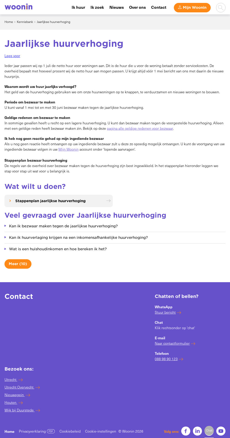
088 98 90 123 (166, 358)
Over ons (137, 7)
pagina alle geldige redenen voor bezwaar (140, 128)
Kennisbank (25, 22)
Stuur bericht (165, 312)
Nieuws (116, 7)
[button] (12, 55)
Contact (158, 7)
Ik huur (78, 7)
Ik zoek (97, 7)
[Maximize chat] (209, 430)
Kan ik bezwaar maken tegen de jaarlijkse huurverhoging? (63, 226)
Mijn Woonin (194, 7)
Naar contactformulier (172, 343)
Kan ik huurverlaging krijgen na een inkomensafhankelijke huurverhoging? (78, 237)
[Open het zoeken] (221, 7)
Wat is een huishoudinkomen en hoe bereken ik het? (58, 249)
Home (8, 22)
